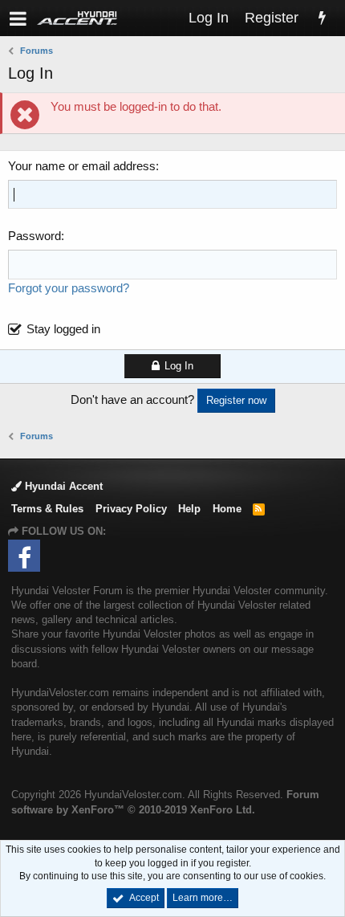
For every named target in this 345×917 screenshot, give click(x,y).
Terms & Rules (47, 509)
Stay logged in (63, 329)
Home (227, 509)
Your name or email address (82, 166)
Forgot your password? (68, 288)
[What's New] (321, 18)
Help (189, 509)
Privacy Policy (131, 509)
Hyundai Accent (62, 486)
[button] (18, 18)
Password (34, 235)
